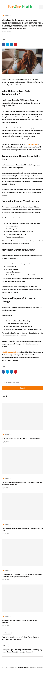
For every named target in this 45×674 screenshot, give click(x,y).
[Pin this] (15, 44)
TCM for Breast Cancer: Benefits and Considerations (21, 439)
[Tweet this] (7, 44)
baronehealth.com (23, 667)
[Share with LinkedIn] (11, 44)
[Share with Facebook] (3, 44)
